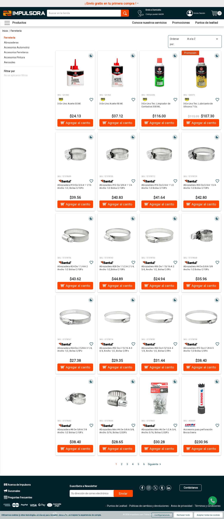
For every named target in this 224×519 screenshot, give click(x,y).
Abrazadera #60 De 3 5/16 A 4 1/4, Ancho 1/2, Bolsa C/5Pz (157, 349)
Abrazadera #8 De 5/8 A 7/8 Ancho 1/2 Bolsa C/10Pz (72, 431)
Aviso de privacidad (181, 505)
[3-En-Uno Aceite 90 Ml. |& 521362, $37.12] (117, 72)
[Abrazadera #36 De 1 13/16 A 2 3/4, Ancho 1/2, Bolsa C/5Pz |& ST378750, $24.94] (159, 235)
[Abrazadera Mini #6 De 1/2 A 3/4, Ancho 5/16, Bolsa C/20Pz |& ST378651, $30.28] (159, 398)
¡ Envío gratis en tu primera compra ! (110, 3)
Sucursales (13, 491)
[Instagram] (148, 487)
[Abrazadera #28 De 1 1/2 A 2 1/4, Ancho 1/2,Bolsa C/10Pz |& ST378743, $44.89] (117, 235)
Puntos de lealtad (206, 22)
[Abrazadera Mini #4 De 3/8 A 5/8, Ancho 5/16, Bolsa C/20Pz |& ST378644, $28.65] (117, 398)
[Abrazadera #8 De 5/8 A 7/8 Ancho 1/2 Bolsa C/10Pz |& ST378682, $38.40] (75, 398)
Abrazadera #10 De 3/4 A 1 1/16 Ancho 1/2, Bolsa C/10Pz (74, 186)
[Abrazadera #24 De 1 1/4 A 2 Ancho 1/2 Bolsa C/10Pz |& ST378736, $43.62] (75, 235)
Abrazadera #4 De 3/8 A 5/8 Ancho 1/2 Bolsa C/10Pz (198, 268)
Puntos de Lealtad (117, 505)
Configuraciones (162, 515)
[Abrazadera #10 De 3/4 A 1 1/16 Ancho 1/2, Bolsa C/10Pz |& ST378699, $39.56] (75, 154)
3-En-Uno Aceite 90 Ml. (111, 103)
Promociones (181, 22)
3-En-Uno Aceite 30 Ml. (69, 103)
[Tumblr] (162, 487)
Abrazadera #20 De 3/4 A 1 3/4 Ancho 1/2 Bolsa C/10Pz (199, 186)
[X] (155, 487)
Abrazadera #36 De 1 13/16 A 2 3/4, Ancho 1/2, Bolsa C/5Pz (157, 268)
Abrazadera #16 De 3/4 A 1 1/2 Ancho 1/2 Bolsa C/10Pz (157, 186)
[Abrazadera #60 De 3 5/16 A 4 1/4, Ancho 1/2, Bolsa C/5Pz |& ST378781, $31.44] (159, 316)
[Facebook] (142, 487)
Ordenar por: (174, 41)
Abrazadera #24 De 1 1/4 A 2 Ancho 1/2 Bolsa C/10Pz (72, 268)
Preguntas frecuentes (19, 497)
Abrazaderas (11, 42)
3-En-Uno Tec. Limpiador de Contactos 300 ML (155, 105)
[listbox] (202, 38)
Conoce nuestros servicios (149, 22)
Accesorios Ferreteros (16, 52)
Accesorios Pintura (14, 57)
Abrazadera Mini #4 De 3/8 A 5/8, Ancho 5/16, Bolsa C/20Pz (116, 431)
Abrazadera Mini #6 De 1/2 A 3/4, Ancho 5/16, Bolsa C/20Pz (158, 431)
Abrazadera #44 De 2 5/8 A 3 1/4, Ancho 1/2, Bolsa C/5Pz (74, 349)
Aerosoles (9, 62)
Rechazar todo (183, 515)
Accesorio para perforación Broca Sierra (198, 431)
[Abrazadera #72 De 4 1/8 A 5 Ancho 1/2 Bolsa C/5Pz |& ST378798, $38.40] (201, 316)
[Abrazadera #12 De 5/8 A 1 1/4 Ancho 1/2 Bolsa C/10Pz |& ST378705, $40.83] (117, 154)
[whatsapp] (212, 500)
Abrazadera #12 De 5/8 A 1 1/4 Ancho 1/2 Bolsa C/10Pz (115, 186)
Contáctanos (190, 487)
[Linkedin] (168, 487)
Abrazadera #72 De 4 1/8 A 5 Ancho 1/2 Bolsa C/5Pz (198, 349)
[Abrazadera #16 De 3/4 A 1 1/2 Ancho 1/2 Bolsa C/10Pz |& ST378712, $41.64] (159, 154)
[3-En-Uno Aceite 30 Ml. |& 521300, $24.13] (75, 72)
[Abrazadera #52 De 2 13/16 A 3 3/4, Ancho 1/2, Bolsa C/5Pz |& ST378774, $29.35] (117, 316)
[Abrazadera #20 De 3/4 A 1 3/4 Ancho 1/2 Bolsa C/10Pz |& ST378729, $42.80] (201, 154)
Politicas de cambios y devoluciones (149, 505)
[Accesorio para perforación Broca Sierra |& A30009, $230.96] (201, 398)
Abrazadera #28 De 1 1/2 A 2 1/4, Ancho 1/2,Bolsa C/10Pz (116, 268)
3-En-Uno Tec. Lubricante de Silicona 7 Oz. (198, 105)
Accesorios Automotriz (17, 47)
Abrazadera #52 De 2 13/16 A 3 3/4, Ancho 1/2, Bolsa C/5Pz (115, 349)
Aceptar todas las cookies (208, 515)
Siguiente (153, 464)
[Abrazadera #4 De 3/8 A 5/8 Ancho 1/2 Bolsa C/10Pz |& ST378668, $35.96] (201, 235)
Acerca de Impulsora (19, 484)
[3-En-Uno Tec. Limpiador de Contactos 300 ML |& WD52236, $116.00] (159, 72)
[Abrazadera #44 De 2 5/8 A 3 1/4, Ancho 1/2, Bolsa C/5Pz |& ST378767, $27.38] (75, 316)
